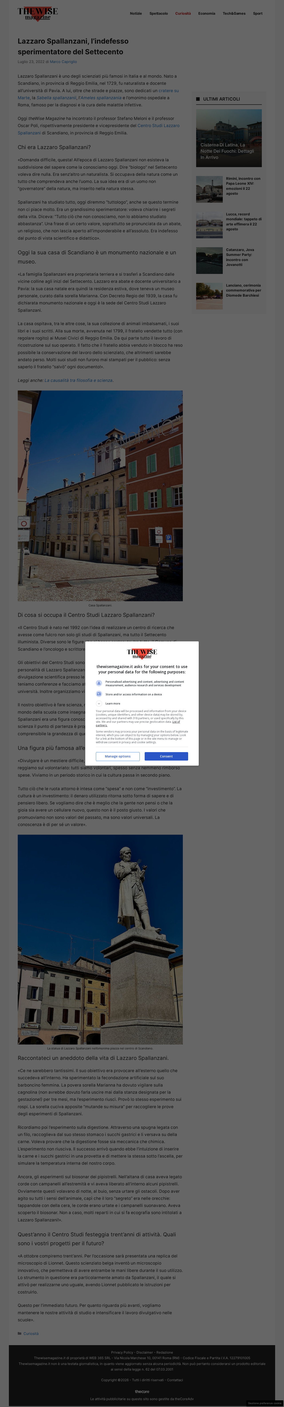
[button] (142, 703)
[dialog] (142, 703)
